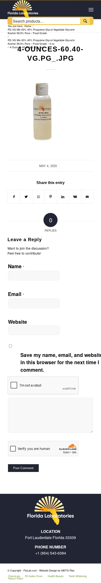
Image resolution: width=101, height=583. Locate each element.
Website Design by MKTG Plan (56, 570)
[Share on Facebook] (14, 196)
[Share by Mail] (87, 196)
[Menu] (91, 9)
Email (16, 293)
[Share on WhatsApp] (38, 196)
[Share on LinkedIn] (63, 196)
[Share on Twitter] (26, 196)
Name (16, 266)
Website (17, 321)
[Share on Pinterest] (51, 196)
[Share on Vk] (75, 196)
